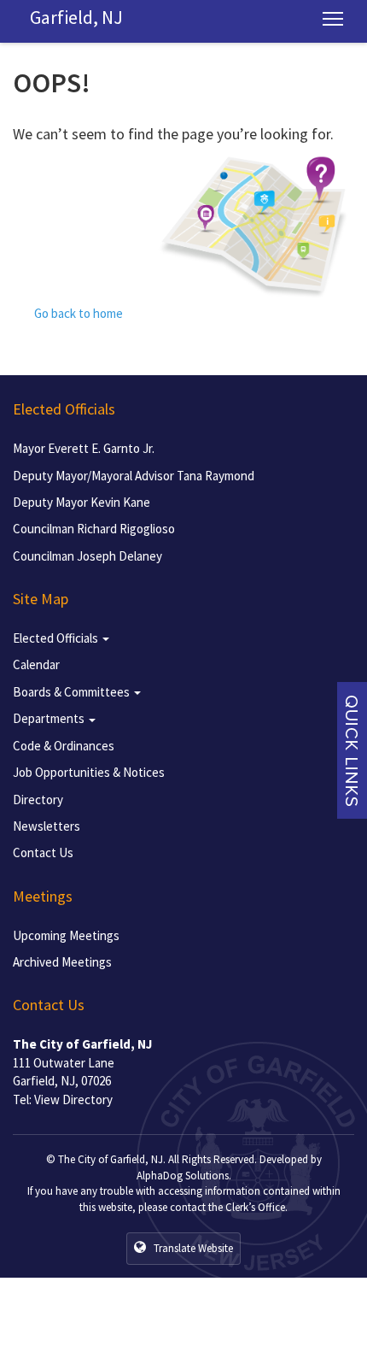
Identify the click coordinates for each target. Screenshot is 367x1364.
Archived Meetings (62, 962)
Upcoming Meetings (66, 935)
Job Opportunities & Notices (89, 772)
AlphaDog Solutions (183, 1175)
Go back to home (77, 313)
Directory (38, 799)
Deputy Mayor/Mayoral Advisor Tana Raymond (133, 475)
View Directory (73, 1099)
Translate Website (192, 1248)
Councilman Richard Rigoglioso (94, 528)
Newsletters (46, 826)
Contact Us (43, 852)
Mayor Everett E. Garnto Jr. (83, 448)
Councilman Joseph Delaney (87, 556)
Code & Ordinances (63, 746)
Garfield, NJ (76, 17)
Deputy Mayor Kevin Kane (81, 502)
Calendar (36, 664)
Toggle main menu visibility (333, 17)
